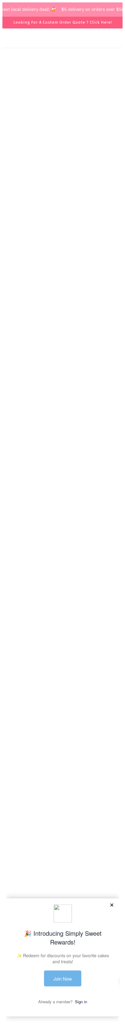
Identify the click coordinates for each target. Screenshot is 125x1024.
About (62, 831)
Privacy (62, 858)
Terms (62, 849)
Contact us (62, 840)
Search (62, 821)
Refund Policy (62, 868)
